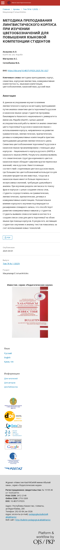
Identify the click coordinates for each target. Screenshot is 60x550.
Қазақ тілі (8, 361)
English (7, 357)
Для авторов (9, 382)
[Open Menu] (3, 3)
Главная (6, 9)
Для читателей (11, 378)
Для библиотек (11, 387)
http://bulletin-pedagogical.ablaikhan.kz (33, 519)
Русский (8, 353)
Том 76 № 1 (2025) (30, 9)
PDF (8, 237)
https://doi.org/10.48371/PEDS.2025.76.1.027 (28, 70)
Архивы (16, 9)
